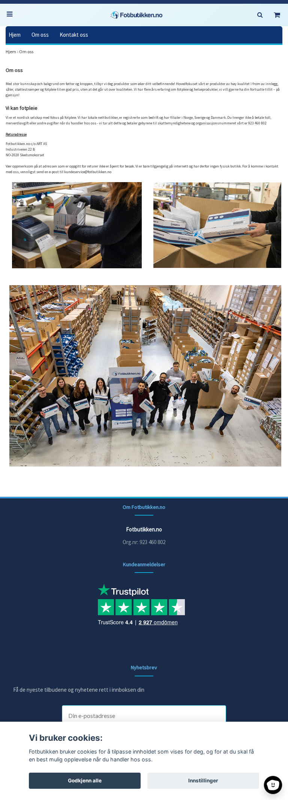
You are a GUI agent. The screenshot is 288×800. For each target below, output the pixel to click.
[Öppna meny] (11, 15)
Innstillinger (203, 781)
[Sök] (259, 14)
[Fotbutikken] (136, 15)
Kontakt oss (74, 34)
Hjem (15, 34)
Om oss (40, 34)
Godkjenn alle (85, 781)
